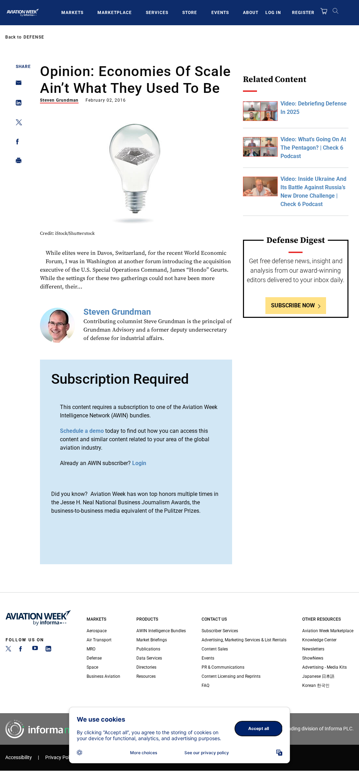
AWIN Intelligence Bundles (161, 630)
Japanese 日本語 (318, 676)
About (250, 12)
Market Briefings (151, 639)
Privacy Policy (60, 757)
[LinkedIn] (48, 650)
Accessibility (18, 757)
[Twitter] (8, 650)
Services (157, 12)
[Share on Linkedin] (17, 104)
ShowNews (312, 658)
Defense (33, 37)
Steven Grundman (59, 100)
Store (189, 12)
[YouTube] (35, 650)
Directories (146, 667)
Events (220, 12)
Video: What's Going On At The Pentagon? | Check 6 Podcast (313, 147)
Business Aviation (103, 676)
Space (92, 667)
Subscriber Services (220, 630)
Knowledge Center (319, 639)
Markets (72, 12)
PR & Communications (223, 667)
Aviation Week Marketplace (327, 630)
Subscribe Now (293, 305)
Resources (146, 676)
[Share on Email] (17, 85)
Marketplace (114, 12)
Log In (273, 12)
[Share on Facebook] (17, 142)
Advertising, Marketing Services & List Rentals (244, 639)
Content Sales (215, 649)
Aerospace (97, 630)
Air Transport (99, 639)
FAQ (205, 685)
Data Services (149, 658)
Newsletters (313, 649)
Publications (148, 649)
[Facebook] (22, 650)
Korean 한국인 (316, 685)
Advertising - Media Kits (324, 667)
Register (303, 12)
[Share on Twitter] (17, 123)
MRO (91, 649)
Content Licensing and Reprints (231, 676)
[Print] (17, 162)
